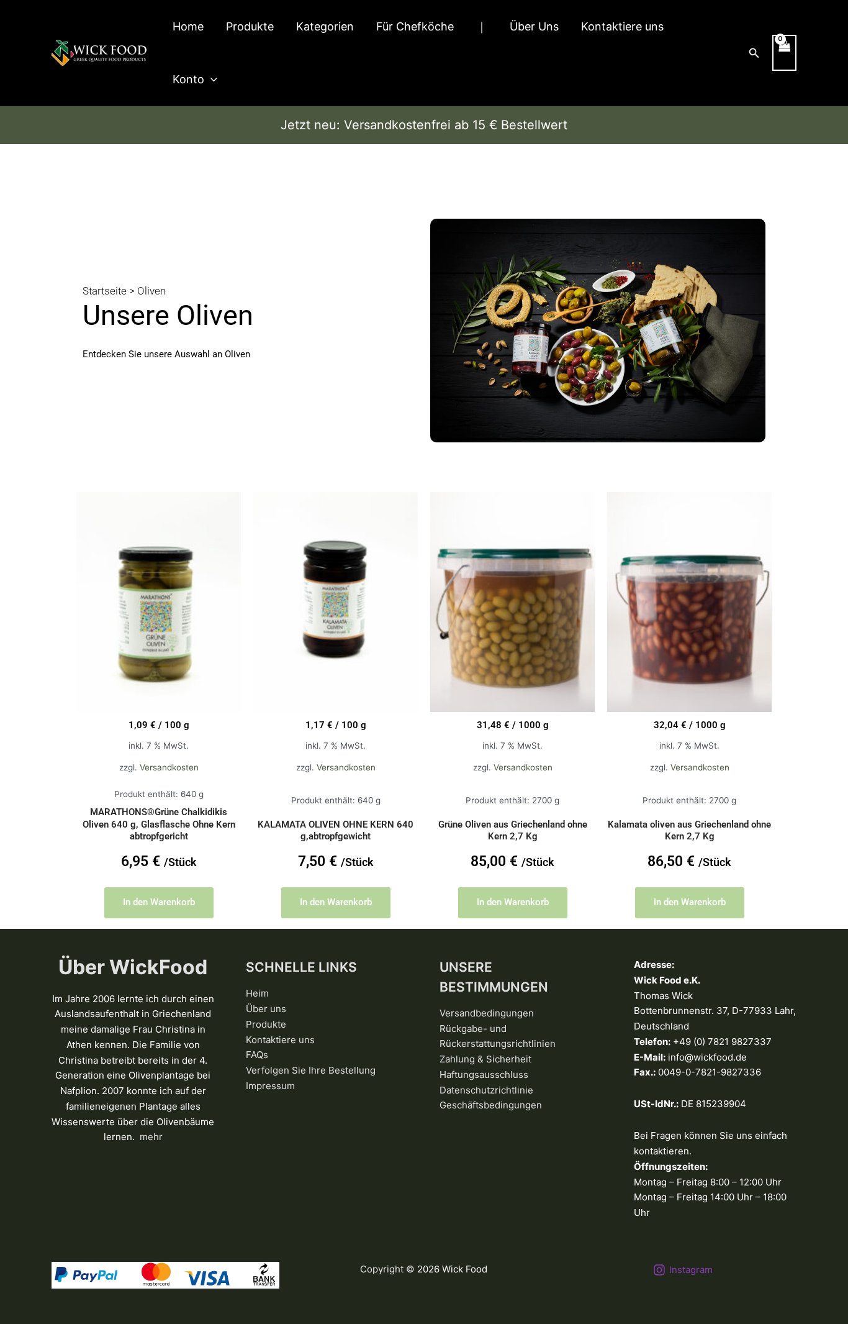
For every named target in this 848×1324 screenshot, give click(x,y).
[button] (210, 79)
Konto (188, 79)
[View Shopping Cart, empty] (784, 53)
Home (188, 26)
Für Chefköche (415, 26)
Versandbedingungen (487, 1013)
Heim (257, 993)
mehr (151, 1137)
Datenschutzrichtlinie (486, 1090)
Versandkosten (169, 767)
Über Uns (534, 26)
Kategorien (325, 26)
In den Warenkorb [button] (159, 902)
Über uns (266, 1009)
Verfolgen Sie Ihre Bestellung (311, 1070)
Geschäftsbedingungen (491, 1105)
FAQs (257, 1055)
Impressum (270, 1086)
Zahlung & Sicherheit (485, 1059)
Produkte (250, 26)
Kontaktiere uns (622, 26)
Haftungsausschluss (484, 1074)
